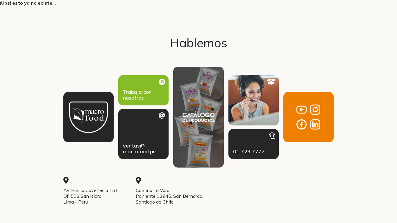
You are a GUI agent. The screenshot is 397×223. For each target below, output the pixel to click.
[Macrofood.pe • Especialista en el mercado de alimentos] (88, 117)
